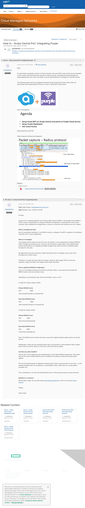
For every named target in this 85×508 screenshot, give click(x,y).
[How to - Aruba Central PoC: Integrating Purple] (12, 51)
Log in (53, 7)
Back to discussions (10, 40)
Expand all (54, 39)
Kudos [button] (80, 60)
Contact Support (47, 475)
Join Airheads (53, 11)
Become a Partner (67, 475)
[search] (25, 6)
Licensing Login (47, 483)
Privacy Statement (25, 494)
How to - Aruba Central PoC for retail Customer (28, 411)
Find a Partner (66, 473)
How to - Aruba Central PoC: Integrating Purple (9, 411)
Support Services (48, 473)
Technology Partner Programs (70, 480)
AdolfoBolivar (7, 70)
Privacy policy (28, 483)
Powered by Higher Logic (61, 504)
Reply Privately (78, 65)
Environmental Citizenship (31, 480)
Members (28, 29)
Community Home (6, 29)
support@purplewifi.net (51, 380)
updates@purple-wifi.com (40, 207)
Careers (26, 475)
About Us (26, 473)
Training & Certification (49, 478)
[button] (48, 487)
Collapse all (63, 39)
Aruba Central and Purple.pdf (34, 188)
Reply (71, 65)
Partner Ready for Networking (70, 478)
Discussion (17, 29)
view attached (41, 64)
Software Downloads (48, 480)
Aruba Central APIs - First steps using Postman (49, 411)
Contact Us (27, 478)
